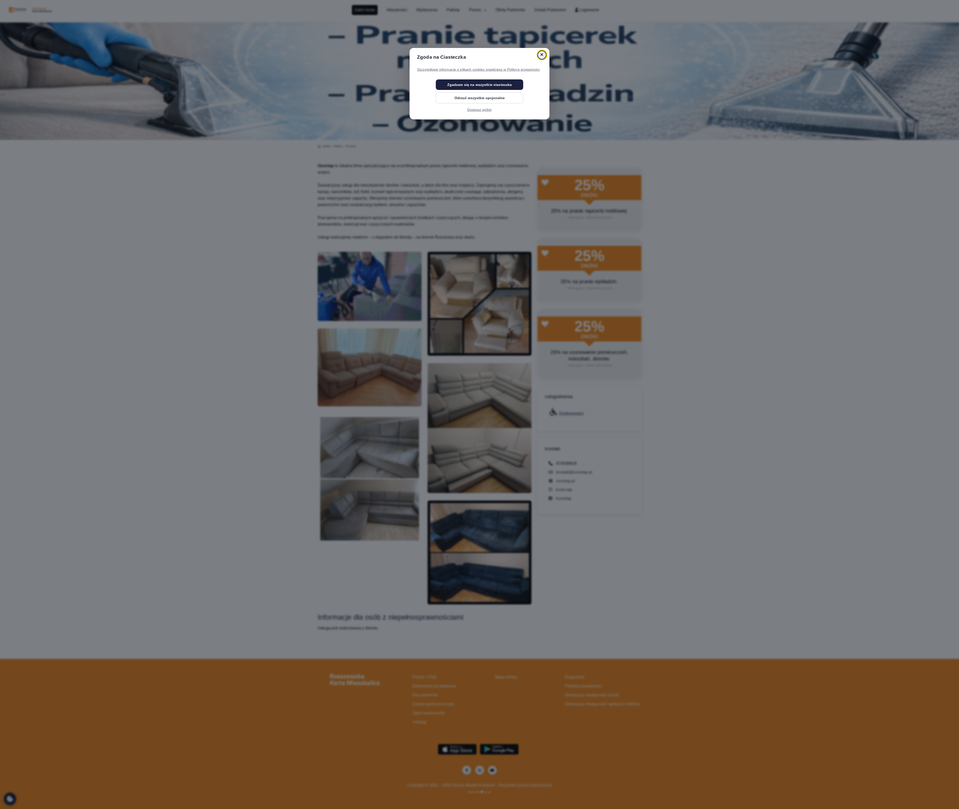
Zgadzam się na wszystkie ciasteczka (479, 85)
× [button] (541, 55)
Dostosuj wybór (479, 110)
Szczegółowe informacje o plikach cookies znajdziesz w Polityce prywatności (478, 69)
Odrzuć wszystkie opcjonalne (480, 98)
